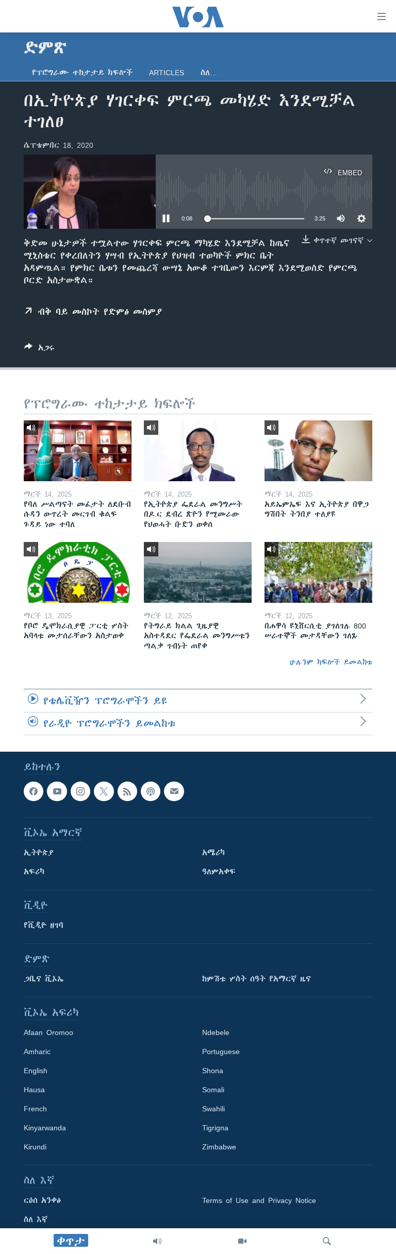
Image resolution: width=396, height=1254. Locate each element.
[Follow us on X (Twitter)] (103, 791)
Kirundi (35, 1146)
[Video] (242, 1241)
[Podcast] (150, 791)
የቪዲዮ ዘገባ (43, 925)
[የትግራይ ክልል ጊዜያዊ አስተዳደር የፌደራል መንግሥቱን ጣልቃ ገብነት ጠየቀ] (198, 572)
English (35, 1070)
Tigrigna (215, 1127)
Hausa (34, 1089)
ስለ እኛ (35, 1219)
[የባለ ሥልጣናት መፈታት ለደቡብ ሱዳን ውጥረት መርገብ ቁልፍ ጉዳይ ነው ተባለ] (77, 450)
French (35, 1108)
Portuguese (221, 1051)
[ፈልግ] (326, 1241)
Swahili (213, 1108)
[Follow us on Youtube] (57, 791)
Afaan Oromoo (48, 1032)
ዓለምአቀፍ (219, 871)
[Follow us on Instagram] (80, 791)
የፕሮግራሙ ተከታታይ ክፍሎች (82, 72)
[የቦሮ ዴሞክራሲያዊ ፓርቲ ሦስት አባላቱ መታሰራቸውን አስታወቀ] (77, 572)
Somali (213, 1089)
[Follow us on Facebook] (33, 791)
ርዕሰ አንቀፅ (42, 1200)
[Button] (39, 349)
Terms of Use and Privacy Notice (259, 1200)
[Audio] (157, 1241)
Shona (212, 1070)
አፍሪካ (34, 871)
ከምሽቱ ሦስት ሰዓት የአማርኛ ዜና (256, 979)
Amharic (37, 1051)
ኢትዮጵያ (39, 852)
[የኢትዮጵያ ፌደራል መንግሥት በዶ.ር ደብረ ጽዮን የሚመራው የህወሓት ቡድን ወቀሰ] (198, 450)
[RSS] (127, 791)
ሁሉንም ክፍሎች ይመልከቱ (331, 662)
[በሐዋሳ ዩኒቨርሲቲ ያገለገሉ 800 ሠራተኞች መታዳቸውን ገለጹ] (318, 572)
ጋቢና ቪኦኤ (43, 979)
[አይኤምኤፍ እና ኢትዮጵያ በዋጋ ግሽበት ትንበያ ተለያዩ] (318, 450)
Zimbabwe (219, 1146)
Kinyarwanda (45, 1127)
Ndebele (215, 1032)
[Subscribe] (174, 791)
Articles (166, 72)
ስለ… (209, 72)
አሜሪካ (213, 852)
